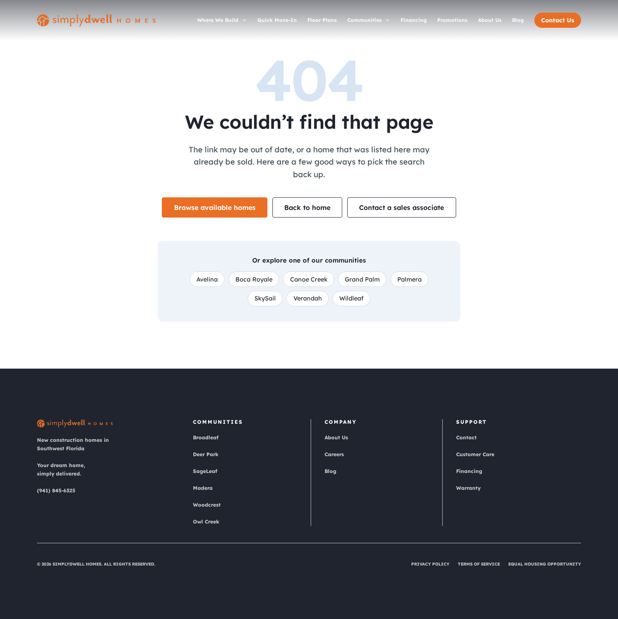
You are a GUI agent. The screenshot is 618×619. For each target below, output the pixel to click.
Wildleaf (351, 298)
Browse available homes (215, 207)
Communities (364, 20)
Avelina (207, 279)
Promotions (452, 20)
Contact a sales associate (401, 207)
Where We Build (217, 20)
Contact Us (557, 20)
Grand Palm (362, 279)
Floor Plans (322, 20)
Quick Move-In (277, 20)
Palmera (409, 279)
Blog (518, 20)
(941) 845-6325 (56, 490)
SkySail (265, 298)
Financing (414, 20)
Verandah (307, 298)
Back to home (307, 207)
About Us (490, 20)
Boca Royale (253, 279)
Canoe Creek (308, 279)
